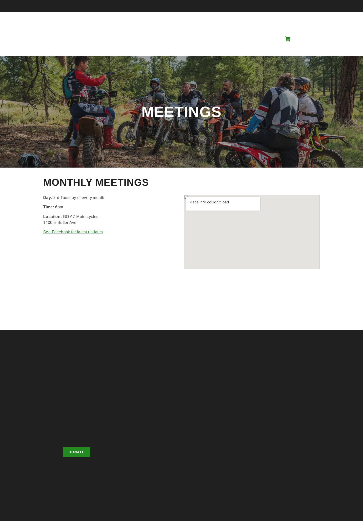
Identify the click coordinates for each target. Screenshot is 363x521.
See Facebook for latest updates (73, 232)
